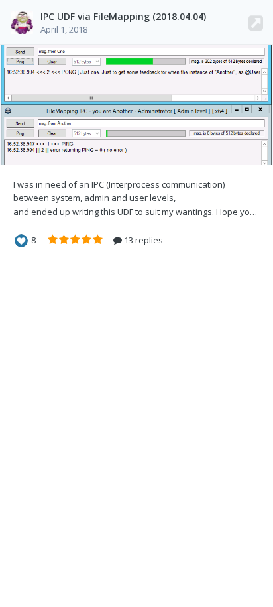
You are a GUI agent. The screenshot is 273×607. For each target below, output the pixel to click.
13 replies (142, 240)
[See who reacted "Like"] (21, 239)
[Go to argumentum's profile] (22, 22)
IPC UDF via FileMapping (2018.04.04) (123, 16)
